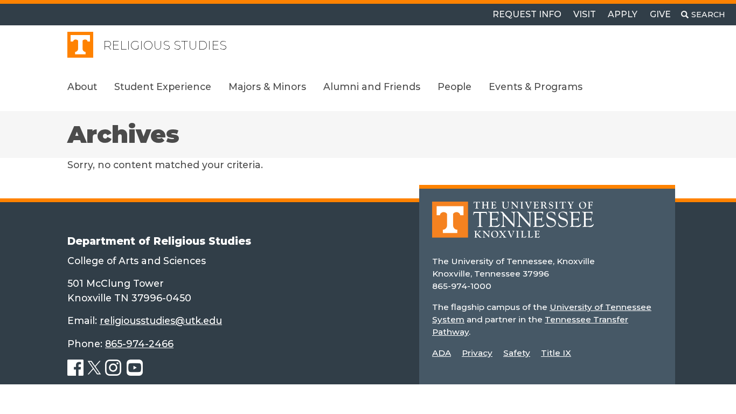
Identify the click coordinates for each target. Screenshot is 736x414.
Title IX (556, 353)
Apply (622, 14)
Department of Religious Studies (159, 240)
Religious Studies (165, 45)
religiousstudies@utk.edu (161, 320)
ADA (441, 353)
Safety (516, 353)
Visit (584, 14)
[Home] (513, 227)
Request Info (526, 14)
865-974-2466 (139, 343)
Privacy (477, 353)
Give (660, 14)
